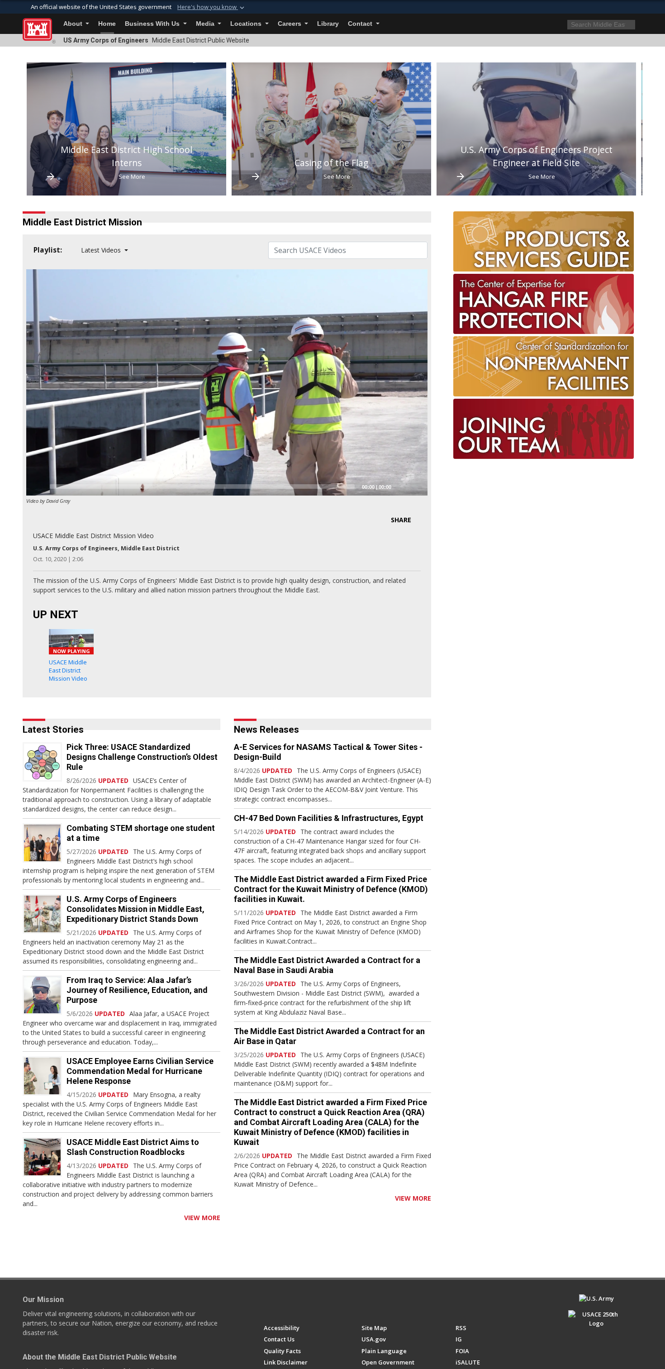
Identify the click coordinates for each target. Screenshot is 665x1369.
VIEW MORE (202, 1217)
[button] (211, 7)
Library (328, 23)
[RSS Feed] (26, 1217)
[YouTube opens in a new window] (284, 1302)
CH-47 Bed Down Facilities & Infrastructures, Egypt (328, 818)
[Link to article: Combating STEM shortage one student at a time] (42, 843)
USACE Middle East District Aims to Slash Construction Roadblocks (132, 1147)
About (73, 23)
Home (107, 23)
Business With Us (153, 23)
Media (206, 23)
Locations (246, 23)
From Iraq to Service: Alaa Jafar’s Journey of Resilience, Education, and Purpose (137, 990)
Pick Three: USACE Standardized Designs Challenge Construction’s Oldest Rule (142, 757)
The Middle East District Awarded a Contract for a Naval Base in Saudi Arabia (327, 965)
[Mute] (401, 486)
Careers (290, 23)
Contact (361, 23)
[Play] (38, 486)
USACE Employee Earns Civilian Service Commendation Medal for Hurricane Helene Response (140, 1071)
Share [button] (401, 519)
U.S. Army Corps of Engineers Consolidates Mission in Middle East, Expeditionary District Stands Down (135, 909)
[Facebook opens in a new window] (268, 1302)
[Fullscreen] (415, 486)
